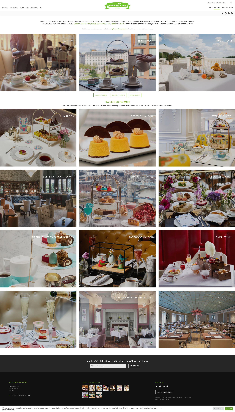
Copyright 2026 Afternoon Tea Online (166, 397)
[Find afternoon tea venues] (231, 2)
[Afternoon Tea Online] (117, 5)
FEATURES (217, 7)
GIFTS (210, 7)
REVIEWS (225, 7)
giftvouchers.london (119, 29)
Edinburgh (95, 24)
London (77, 24)
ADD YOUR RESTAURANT (164, 392)
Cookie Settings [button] (218, 409)
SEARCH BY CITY (135, 95)
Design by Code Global (162, 399)
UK (40, 8)
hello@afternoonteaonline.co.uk (20, 395)
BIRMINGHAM (14, 8)
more (122, 24)
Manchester (85, 24)
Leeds (113, 24)
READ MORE (38, 62)
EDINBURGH (34, 8)
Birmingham (105, 24)
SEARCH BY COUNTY (118, 95)
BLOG (231, 7)
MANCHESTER (24, 8)
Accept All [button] (229, 409)
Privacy (189, 397)
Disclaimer (182, 397)
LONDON (5, 8)
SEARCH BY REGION (101, 95)
